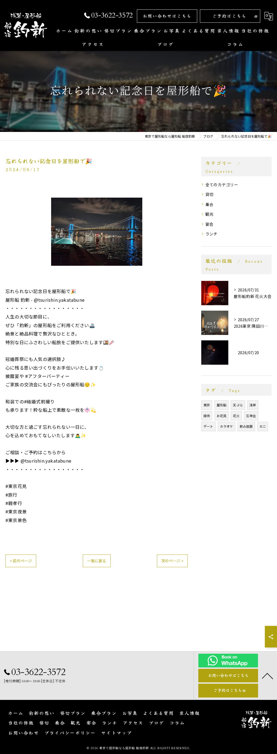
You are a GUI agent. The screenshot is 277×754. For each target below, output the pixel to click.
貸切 (209, 194)
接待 (206, 415)
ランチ (211, 234)
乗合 (209, 204)
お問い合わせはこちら (167, 16)
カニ (262, 426)
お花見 (222, 415)
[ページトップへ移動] (267, 675)
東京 (206, 405)
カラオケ (226, 426)
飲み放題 (246, 426)
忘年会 (251, 415)
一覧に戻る (96, 560)
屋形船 (222, 405)
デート (208, 426)
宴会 (209, 224)
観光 (209, 214)
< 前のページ (21, 560)
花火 (236, 415)
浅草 (252, 405)
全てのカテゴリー (221, 184)
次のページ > (172, 560)
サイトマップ (116, 732)
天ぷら (238, 405)
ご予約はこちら (229, 16)
